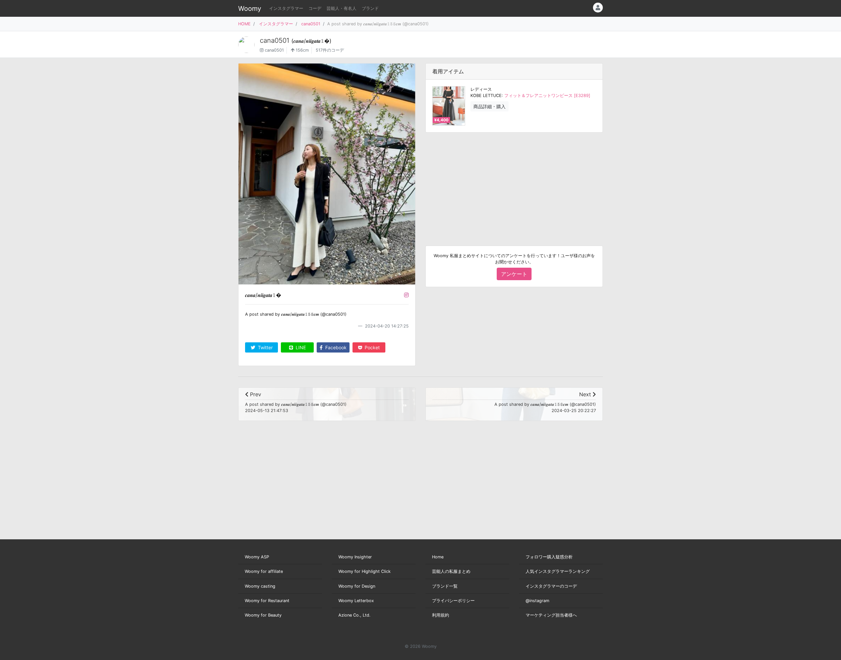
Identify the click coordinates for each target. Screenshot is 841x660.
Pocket (371, 347)
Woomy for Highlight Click (364, 571)
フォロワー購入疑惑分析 (549, 556)
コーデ (314, 8)
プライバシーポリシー (453, 600)
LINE (300, 347)
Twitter (265, 347)
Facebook (335, 347)
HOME (244, 23)
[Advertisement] (514, 184)
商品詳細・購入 (489, 106)
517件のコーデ (330, 50)
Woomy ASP (257, 556)
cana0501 (310, 23)
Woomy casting (260, 586)
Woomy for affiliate (264, 571)
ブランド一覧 (445, 586)
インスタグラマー (286, 8)
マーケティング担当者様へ (551, 615)
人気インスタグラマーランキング (558, 571)
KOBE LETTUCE (486, 95)
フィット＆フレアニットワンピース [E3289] (547, 95)
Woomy (249, 8)
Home (437, 556)
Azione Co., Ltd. (354, 615)
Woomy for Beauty (263, 615)
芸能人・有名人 (341, 8)
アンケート (514, 274)
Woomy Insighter (355, 556)
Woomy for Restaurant (267, 600)
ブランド (370, 8)
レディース (481, 89)
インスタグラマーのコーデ (551, 586)
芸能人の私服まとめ (451, 571)
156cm (301, 50)
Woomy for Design (356, 586)
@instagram (537, 600)
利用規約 (440, 615)
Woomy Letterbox (356, 600)
